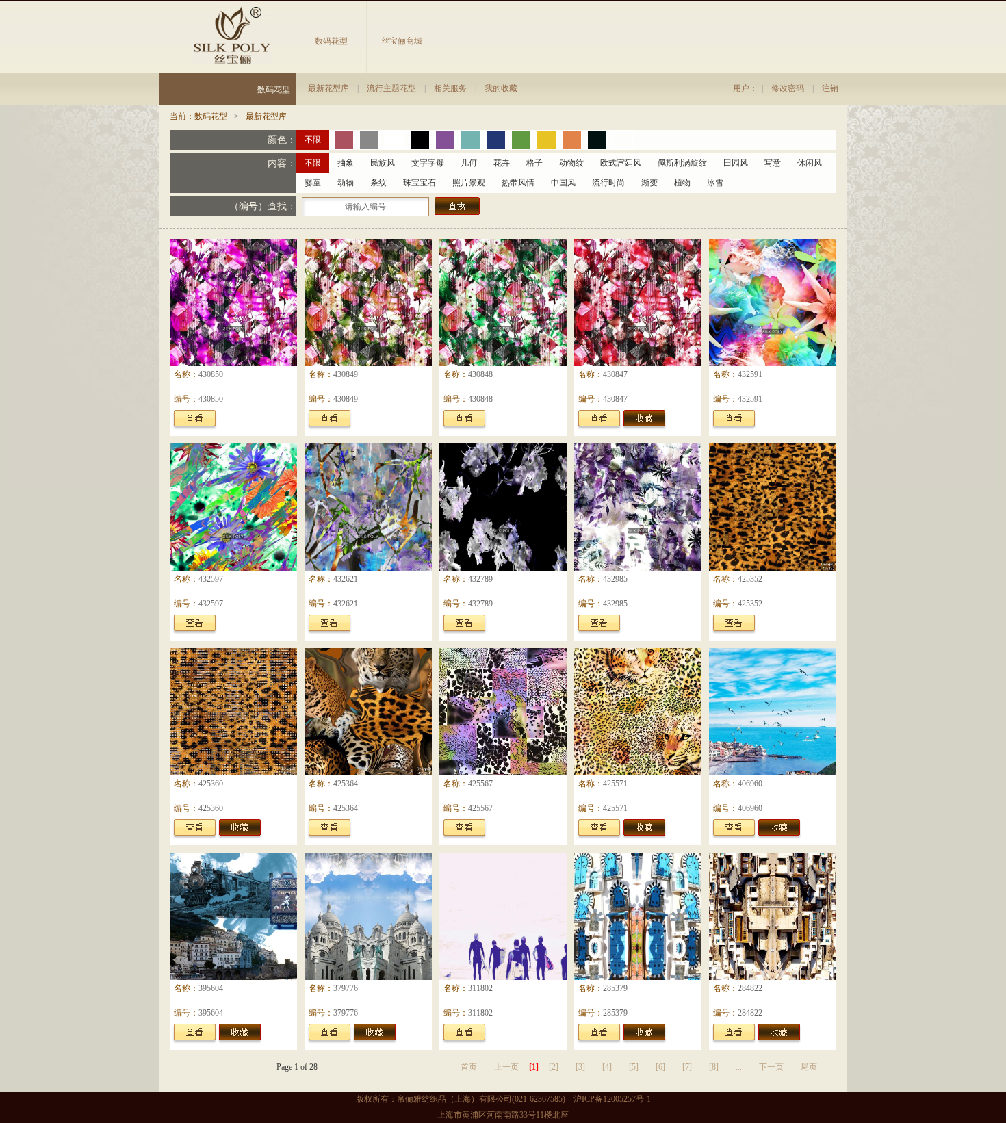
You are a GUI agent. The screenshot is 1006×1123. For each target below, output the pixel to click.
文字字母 (427, 163)
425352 (750, 579)
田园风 (735, 163)
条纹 (378, 183)
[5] (634, 1067)
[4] (607, 1067)
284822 (750, 988)
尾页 (809, 1067)
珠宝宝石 (419, 183)
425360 (210, 783)
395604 (210, 988)
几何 (469, 163)
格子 (534, 163)
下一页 (771, 1067)
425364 (345, 783)
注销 (830, 88)
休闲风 (809, 163)
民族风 (382, 163)
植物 (682, 183)
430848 (480, 374)
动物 (345, 183)
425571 (615, 783)
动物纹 (571, 163)
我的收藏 (501, 88)
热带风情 (518, 183)
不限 (313, 139)
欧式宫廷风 (620, 163)
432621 (345, 579)
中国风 (563, 183)
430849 (345, 374)
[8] (714, 1067)
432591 (750, 374)
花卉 (501, 163)
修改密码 (787, 88)
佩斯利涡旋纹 (682, 163)
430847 (615, 374)
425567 (480, 783)
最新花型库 (328, 88)
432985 (615, 579)
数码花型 (331, 41)
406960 (750, 783)
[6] (660, 1067)
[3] (580, 1067)
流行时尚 (608, 183)
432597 (210, 579)
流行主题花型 (391, 88)
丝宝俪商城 (401, 41)
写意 (772, 163)
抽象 (345, 163)
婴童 (313, 183)
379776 (345, 988)
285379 (615, 988)
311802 (480, 988)
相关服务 (450, 88)
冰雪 (715, 183)
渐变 (649, 183)
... (739, 1067)
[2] (553, 1067)
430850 (210, 374)
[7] (687, 1067)
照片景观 (468, 183)
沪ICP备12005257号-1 (612, 1099)
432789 (480, 579)
